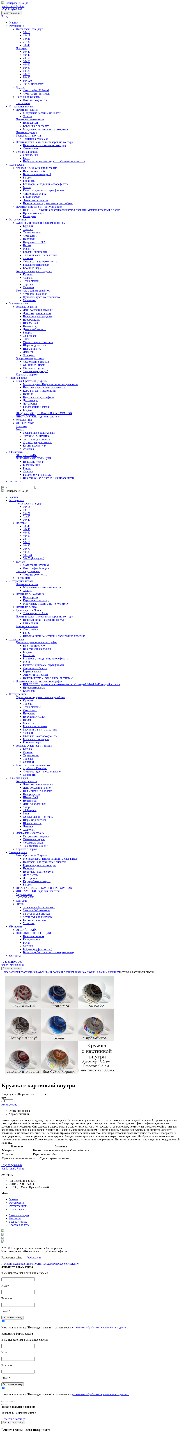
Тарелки (28, 229)
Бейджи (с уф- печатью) (37, 474)
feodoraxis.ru (34, 1257)
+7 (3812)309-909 (11, 9)
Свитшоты (29, 300)
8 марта (27, 332)
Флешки (28, 471)
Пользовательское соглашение (60, 1263)
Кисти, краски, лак (34, 445)
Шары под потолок (35, 345)
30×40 (26, 45)
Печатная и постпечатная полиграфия (39, 206)
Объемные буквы (33, 368)
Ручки (27, 468)
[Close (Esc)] (2, 1401)
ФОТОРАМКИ (25, 422)
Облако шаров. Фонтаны (38, 342)
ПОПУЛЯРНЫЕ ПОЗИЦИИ (33, 458)
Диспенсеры (30, 400)
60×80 (26, 70)
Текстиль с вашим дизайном (33, 290)
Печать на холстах (27, 109)
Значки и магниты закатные (40, 255)
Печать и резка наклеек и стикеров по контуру (44, 142)
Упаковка (28, 448)
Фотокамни (30, 235)
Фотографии (16, 25)
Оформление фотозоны (30, 358)
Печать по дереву (26, 132)
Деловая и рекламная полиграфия (36, 167)
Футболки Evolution (35, 293)
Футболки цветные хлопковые (42, 297)
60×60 (26, 67)
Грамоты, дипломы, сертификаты (43, 190)
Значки (20, 429)
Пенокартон (30, 122)
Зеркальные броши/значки (39, 432)
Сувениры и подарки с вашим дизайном (40, 222)
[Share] (6, 1401)
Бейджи (28, 177)
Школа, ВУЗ (30, 322)
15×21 (26, 38)
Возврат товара (18, 1221)
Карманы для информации (39, 390)
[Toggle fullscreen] (10, 1401)
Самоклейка (30, 154)
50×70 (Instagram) (33, 83)
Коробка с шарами (27, 374)
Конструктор (9, 1104)
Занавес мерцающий (35, 371)
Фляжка (28, 277)
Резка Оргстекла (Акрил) (31, 380)
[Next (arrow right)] (6, 1404)
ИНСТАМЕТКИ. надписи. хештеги (38, 416)
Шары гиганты (32, 348)
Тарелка (28, 284)
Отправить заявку (12, 1317)
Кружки (28, 225)
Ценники (28, 393)
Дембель (28, 351)
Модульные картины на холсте (42, 112)
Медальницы (24, 419)
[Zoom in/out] (13, 1401)
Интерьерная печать (21, 106)
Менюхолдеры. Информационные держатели (50, 384)
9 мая (26, 338)
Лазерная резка (18, 377)
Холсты (27, 116)
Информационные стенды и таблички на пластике (54, 161)
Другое (20, 87)
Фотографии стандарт (29, 28)
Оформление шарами (36, 361)
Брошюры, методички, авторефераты (45, 183)
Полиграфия (16, 164)
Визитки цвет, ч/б (34, 171)
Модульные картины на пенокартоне (45, 129)
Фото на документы (28, 96)
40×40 (26, 54)
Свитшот (28, 287)
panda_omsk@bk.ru (12, 6)
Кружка (28, 274)
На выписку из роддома (37, 316)
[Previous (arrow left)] (2, 1404)
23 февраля (29, 335)
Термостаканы (32, 232)
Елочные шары (32, 267)
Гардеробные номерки (36, 406)
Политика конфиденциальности (21, 1263)
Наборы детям (31, 319)
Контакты (15, 481)
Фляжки (28, 258)
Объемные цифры (34, 364)
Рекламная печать (27, 151)
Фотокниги (23, 103)
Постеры (21, 48)
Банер (26, 158)
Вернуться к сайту (13, 1422)
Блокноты (29, 180)
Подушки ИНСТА (34, 242)
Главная (13, 22)
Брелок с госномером (36, 264)
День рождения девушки (38, 309)
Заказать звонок (11, 13)
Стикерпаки (30, 148)
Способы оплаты (19, 1224)
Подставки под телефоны (38, 397)
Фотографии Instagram (36, 93)
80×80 (26, 77)
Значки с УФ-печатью (36, 435)
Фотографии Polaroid (36, 90)
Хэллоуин (29, 355)
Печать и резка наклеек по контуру (44, 145)
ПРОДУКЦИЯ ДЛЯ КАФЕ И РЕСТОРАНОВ (44, 413)
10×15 (26, 32)
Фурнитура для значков (37, 442)
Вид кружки (9, 1094)
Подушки (29, 238)
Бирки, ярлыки (32, 196)
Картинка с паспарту (36, 125)
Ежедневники (31, 464)
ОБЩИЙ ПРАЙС (26, 455)
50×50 (26, 61)
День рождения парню (37, 313)
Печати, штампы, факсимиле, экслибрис (48, 203)
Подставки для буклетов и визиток (44, 387)
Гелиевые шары (18, 303)
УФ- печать (15, 452)
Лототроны (30, 403)
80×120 (27, 80)
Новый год (29, 326)
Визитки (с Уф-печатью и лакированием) (48, 477)
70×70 (26, 74)
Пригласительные (34, 213)
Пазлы (27, 245)
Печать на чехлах (33, 461)
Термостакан (31, 280)
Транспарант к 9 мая (28, 135)
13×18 (26, 35)
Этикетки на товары (35, 200)
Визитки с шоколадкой (37, 174)
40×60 (26, 64)
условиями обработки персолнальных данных (100, 1327)
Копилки (21, 426)
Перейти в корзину (13, 1418)
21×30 (26, 41)
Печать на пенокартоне (30, 119)
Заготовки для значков (36, 439)
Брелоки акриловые (35, 251)
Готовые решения (26, 306)
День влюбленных (34, 329)
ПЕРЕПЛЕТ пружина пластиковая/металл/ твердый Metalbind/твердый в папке (71, 209)
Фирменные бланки (35, 193)
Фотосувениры (18, 219)
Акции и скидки (19, 1215)
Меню (27, 187)
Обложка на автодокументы (40, 261)
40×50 (26, 58)
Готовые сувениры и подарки (34, 271)
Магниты (28, 248)
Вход (4, 16)
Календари (29, 216)
